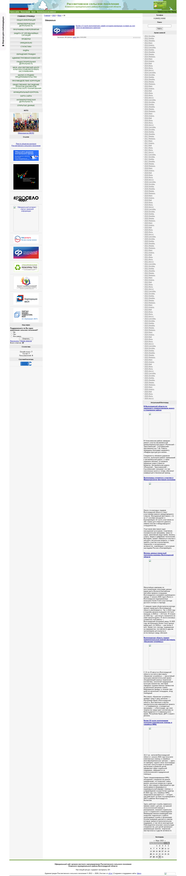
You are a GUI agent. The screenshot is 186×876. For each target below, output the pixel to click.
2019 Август (149, 207)
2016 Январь (149, 109)
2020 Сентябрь (150, 237)
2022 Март (148, 278)
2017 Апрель (149, 143)
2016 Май (148, 118)
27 (151, 857)
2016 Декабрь (149, 134)
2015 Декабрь (149, 107)
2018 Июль (148, 177)
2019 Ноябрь (149, 214)
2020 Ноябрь (149, 241)
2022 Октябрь (149, 293)
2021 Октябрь (149, 266)
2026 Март (148, 387)
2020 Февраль (149, 221)
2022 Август (149, 289)
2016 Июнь (148, 120)
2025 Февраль (149, 357)
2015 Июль (148, 95)
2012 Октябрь (149, 36)
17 (162, 851)
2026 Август (149, 398)
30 (159, 857)
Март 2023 (160, 841)
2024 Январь (149, 328)
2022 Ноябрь (149, 296)
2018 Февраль (149, 166)
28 (154, 857)
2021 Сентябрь (150, 264)
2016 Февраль (149, 111)
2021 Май (148, 255)
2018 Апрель (149, 170)
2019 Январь (149, 191)
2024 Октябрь (149, 348)
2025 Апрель (149, 362)
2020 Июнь (148, 230)
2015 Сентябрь (150, 100)
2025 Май (148, 364)
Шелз (139, 873)
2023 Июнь (148, 312)
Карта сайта (14, 12)
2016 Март (148, 113)
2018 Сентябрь (150, 182)
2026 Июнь (148, 394)
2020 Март (148, 223)
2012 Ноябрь (149, 38)
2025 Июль (148, 369)
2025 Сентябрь (150, 373)
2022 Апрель (149, 280)
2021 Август (149, 262)
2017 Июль (148, 150)
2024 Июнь (148, 339)
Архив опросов (26, 341)
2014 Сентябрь (150, 72)
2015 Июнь (148, 93)
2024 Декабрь (149, 353)
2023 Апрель (149, 307)
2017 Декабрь (149, 161)
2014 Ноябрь (149, 77)
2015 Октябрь (149, 102)
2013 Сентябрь (150, 47)
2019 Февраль (149, 193)
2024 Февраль (149, 330)
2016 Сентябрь (150, 127)
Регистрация (25, 12)
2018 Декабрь (149, 189)
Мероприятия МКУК (26, 133)
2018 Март (148, 168)
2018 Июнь (148, 175)
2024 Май (148, 337)
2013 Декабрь (149, 52)
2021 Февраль (149, 248)
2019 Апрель (149, 198)
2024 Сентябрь (150, 346)
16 (159, 851)
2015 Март (148, 86)
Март (59, 15)
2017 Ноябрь (149, 159)
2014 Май (148, 63)
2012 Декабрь (149, 41)
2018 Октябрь (149, 184)
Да (14, 332)
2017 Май (148, 145)
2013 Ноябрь (149, 50)
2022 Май (148, 282)
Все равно (17, 336)
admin (74, 37)
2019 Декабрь (149, 216)
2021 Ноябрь (149, 268)
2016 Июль (148, 123)
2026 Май (148, 391)
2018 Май (148, 173)
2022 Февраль (149, 275)
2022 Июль (148, 287)
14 (154, 851)
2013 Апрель (149, 45)
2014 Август (149, 70)
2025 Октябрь (149, 376)
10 (162, 849)
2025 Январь (149, 355)
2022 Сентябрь (150, 291)
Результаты (14, 341)
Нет (14, 334)
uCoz (110, 873)
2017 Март (148, 141)
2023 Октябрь (149, 321)
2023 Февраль (149, 303)
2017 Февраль (149, 139)
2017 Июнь (148, 148)
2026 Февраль (149, 385)
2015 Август (149, 98)
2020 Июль (148, 232)
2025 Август (149, 371)
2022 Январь (149, 273)
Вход (33, 12)
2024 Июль (148, 341)
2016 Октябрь (149, 129)
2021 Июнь (148, 257)
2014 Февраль (149, 56)
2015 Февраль (149, 84)
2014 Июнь (148, 66)
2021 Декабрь (149, 271)
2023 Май (148, 309)
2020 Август (149, 234)
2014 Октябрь (149, 75)
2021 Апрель (149, 252)
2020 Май (148, 227)
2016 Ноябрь (149, 132)
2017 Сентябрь (150, 154)
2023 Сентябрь (150, 319)
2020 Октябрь (149, 239)
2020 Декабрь (149, 243)
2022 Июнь (148, 284)
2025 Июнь (148, 366)
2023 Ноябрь (149, 323)
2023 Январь (149, 300)
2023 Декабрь (149, 325)
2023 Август (149, 316)
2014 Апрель (149, 61)
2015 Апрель (149, 88)
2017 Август (149, 152)
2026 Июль (148, 396)
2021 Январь (149, 246)
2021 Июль (148, 259)
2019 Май (148, 200)
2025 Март (148, 360)
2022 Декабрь (149, 298)
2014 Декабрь (149, 79)
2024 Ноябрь (149, 350)
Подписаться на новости (46, 12)
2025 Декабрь (149, 380)
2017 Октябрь (149, 157)
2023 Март (148, 305)
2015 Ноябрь (149, 104)
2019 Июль (148, 205)
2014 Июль (148, 68)
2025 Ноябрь (149, 378)
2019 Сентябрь (150, 209)
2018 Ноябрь (149, 186)
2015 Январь (149, 82)
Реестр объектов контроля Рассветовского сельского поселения (26, 145)
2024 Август (149, 344)
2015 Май (148, 91)
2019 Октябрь (149, 211)
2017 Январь (149, 136)
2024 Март (148, 332)
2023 (54, 15)
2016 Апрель (149, 116)
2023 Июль (148, 314)
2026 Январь (149, 382)
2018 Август (149, 180)
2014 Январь (149, 54)
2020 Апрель (149, 225)
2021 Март (148, 250)
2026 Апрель (149, 389)
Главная (47, 15)
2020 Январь (149, 218)
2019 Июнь (148, 202)
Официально (50, 20)
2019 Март (148, 195)
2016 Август (149, 125)
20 (151, 854)
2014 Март (148, 59)
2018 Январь (149, 164)
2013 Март (148, 43)
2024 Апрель (149, 335)
